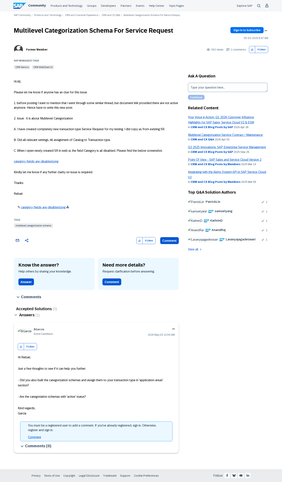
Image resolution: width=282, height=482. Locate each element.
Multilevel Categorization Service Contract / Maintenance (225, 135)
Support (125, 475)
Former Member (37, 49)
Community (37, 5)
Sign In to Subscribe (247, 30)
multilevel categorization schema (33, 225)
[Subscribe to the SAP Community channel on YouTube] (240, 475)
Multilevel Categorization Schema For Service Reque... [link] (152, 15)
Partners (126, 5)
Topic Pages (176, 5)
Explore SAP (244, 5)
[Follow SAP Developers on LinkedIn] (247, 475)
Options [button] (265, 30)
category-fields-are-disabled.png (36, 161)
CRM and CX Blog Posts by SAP (212, 127)
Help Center (156, 5)
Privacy (36, 475)
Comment (169, 240)
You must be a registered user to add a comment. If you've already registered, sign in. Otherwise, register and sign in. (92, 428)
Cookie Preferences (146, 475)
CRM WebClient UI (43, 67)
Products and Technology (66, 5)
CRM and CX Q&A (111, 15)
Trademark (110, 475)
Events (140, 5)
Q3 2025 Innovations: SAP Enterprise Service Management (227, 147)
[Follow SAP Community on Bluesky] (234, 475)
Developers (108, 5)
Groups (91, 5)
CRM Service (22, 67)
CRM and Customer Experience (81, 15)
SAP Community (22, 15)
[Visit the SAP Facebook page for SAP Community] (227, 475)
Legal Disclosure (89, 475)
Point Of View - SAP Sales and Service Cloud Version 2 (224, 159)
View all (193, 249)
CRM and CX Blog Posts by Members (216, 164)
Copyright (69, 475)
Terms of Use (52, 475)
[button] (252, 49)
